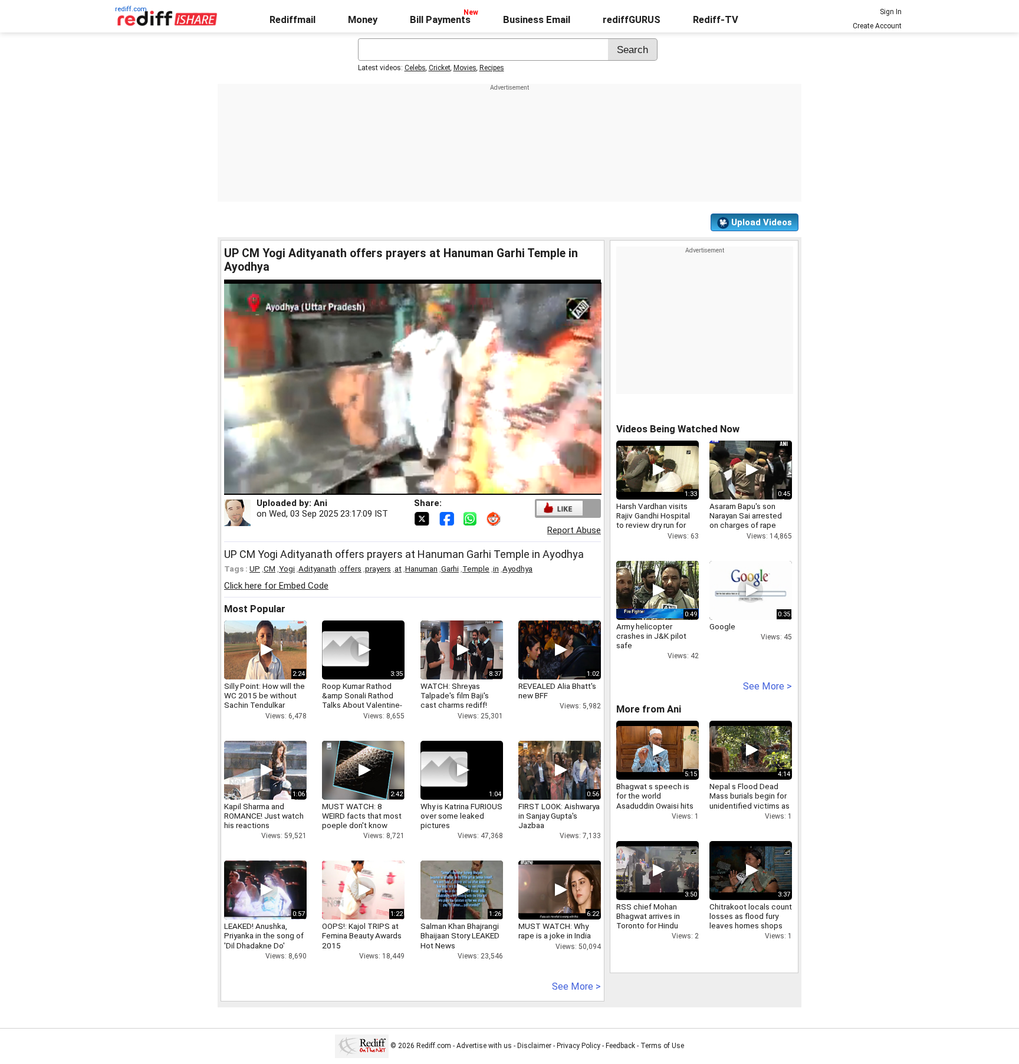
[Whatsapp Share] (472, 518)
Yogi (287, 568)
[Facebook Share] (447, 518)
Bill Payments (440, 19)
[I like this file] (560, 508)
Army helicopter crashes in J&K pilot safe (651, 636)
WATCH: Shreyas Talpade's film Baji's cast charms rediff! (454, 695)
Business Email (536, 19)
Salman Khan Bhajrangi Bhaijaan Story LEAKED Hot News (459, 935)
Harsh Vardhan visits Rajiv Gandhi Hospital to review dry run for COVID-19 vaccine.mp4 (657, 520)
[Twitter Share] (423, 518)
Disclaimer (534, 1046)
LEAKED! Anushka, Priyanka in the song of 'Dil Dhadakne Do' (264, 935)
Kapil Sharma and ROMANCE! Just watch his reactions (264, 816)
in (496, 568)
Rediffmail (292, 19)
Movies (464, 67)
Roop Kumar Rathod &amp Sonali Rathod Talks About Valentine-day (362, 700)
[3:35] (345, 650)
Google (722, 626)
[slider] (399, 486)
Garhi (450, 568)
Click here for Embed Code (276, 585)
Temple (475, 568)
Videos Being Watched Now (677, 429)
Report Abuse (574, 530)
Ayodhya (517, 568)
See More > (576, 986)
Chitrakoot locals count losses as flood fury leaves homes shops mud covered (750, 921)
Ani (320, 503)
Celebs (415, 67)
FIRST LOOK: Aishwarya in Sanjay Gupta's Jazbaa (559, 816)
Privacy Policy (578, 1046)
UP (254, 568)
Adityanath (317, 568)
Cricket (440, 67)
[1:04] (444, 770)
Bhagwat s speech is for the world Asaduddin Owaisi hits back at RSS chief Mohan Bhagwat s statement (654, 810)
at (398, 568)
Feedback (620, 1046)
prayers (378, 568)
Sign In (891, 12)
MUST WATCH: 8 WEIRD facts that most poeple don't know (362, 816)
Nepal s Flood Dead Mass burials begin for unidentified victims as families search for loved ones (749, 805)
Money (362, 19)
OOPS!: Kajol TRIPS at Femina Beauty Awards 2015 (362, 935)
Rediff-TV (715, 19)
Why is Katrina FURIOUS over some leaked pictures (461, 816)
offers (350, 568)
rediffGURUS (631, 19)
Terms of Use (662, 1046)
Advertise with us (484, 1046)
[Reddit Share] (495, 518)
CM (269, 568)
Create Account (877, 26)
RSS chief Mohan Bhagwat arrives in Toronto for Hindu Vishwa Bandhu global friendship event (654, 926)
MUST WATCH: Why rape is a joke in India (554, 930)
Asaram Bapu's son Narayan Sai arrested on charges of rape (745, 515)
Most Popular (254, 609)
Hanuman (421, 568)
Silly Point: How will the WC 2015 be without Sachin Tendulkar (264, 695)
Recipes (491, 67)
